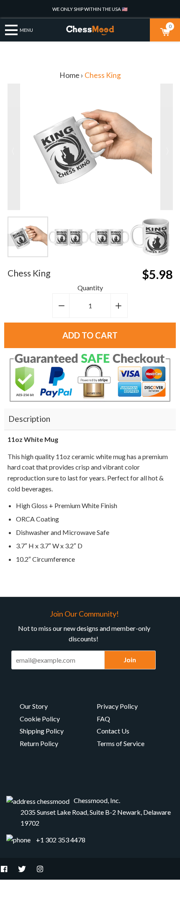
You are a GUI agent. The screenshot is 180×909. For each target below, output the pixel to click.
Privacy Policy (117, 706)
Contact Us (113, 731)
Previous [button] (14, 240)
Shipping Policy (42, 731)
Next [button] (163, 240)
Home (69, 75)
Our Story (34, 706)
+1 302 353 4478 (60, 840)
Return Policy (39, 743)
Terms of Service (120, 743)
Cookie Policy (40, 719)
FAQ (103, 719)
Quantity (90, 288)
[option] (28, 237)
